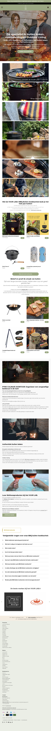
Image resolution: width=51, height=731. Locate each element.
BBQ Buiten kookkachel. (36, 210)
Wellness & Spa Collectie (32, 48)
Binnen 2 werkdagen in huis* (18, 617)
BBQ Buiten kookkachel (14, 408)
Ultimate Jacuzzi (6, 511)
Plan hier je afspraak (6, 709)
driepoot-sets (24, 289)
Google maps (8, 705)
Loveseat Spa (43, 510)
